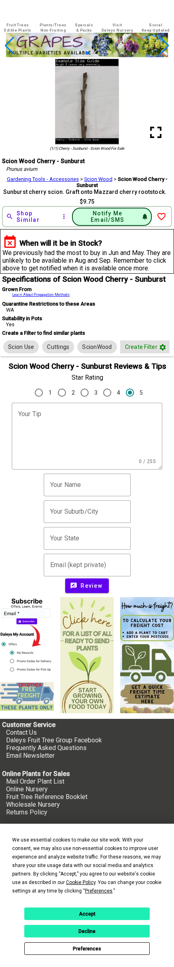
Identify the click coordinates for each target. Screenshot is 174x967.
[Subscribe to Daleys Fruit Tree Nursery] (27, 636)
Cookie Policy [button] (80, 882)
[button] (74, 53)
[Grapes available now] (87, 55)
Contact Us (21, 732)
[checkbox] (21, 347)
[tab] (18, 28)
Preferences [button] (98, 891)
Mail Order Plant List (35, 781)
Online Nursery (27, 789)
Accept (87, 914)
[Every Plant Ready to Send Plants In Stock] (87, 655)
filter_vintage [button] (162, 347)
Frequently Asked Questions (46, 748)
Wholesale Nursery (33, 804)
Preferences (87, 949)
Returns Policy (26, 812)
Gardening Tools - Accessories (43, 179)
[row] (21, 346)
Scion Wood (98, 179)
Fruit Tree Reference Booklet (46, 797)
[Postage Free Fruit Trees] (27, 696)
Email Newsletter (30, 755)
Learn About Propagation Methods (41, 295)
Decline (87, 931)
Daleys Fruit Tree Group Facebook (54, 740)
